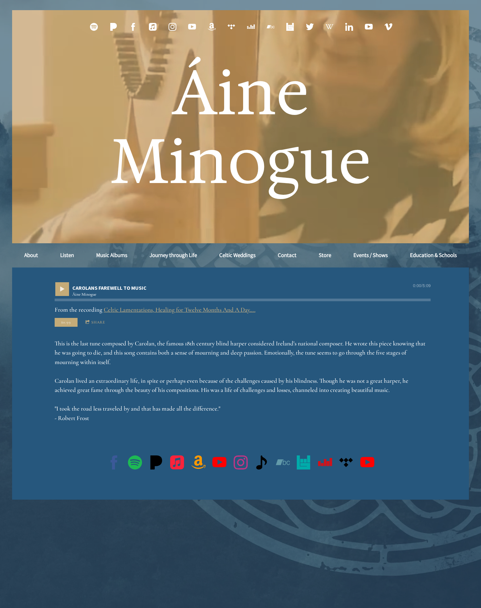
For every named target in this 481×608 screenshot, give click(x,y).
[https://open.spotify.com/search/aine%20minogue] (135, 463)
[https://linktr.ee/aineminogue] (262, 463)
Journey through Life (173, 255)
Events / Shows (370, 255)
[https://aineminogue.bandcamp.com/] (283, 463)
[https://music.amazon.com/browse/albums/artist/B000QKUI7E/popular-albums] (212, 27)
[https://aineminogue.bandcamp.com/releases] (271, 27)
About (31, 255)
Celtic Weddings (237, 255)
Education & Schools (433, 255)
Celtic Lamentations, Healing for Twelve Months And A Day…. (180, 309)
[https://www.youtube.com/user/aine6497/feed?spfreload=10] (192, 27)
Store (325, 255)
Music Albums (111, 255)
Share (98, 322)
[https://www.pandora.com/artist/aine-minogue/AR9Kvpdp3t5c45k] (113, 27)
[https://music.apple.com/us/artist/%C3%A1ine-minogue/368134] (153, 27)
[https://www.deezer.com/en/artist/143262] (251, 27)
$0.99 (66, 322)
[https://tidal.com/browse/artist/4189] (231, 27)
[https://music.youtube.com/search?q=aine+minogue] (219, 463)
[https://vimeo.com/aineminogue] (388, 27)
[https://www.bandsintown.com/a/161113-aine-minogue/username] (290, 27)
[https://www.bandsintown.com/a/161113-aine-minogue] (304, 463)
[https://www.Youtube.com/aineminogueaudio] (369, 27)
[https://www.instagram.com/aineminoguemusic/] (172, 27)
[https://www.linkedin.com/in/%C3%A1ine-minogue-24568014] (349, 27)
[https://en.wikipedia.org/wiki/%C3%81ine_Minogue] (329, 27)
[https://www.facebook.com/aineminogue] (133, 27)
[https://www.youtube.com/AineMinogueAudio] (367, 463)
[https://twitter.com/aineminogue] (310, 27)
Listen (67, 255)
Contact (287, 255)
